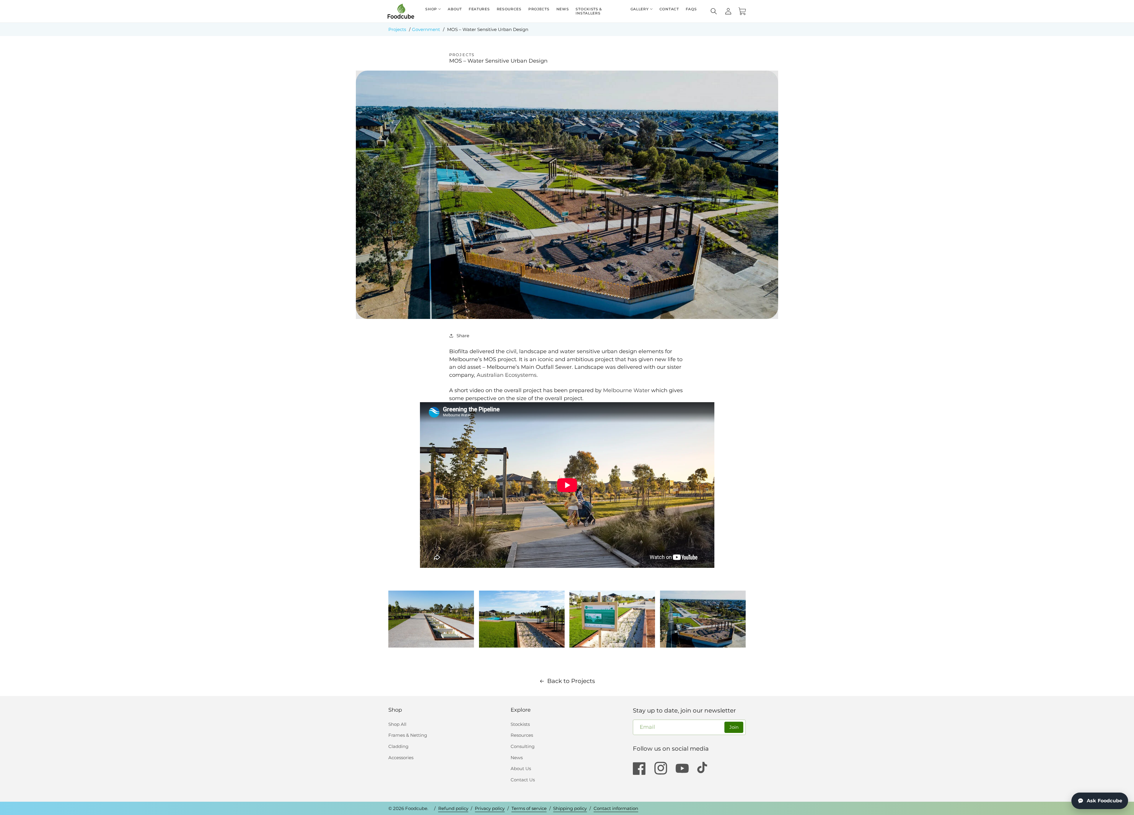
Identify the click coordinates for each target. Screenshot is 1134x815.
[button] (714, 11)
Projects (397, 29)
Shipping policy (570, 808)
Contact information (616, 808)
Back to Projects (571, 680)
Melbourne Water (626, 390)
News (517, 757)
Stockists (520, 724)
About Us (521, 768)
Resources (522, 735)
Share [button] (463, 335)
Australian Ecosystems (507, 375)
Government (426, 29)
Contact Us (523, 780)
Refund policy (453, 808)
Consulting (523, 746)
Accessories (400, 757)
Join (734, 727)
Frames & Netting (407, 735)
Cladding (398, 746)
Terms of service (529, 808)
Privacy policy (490, 808)
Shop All (397, 724)
